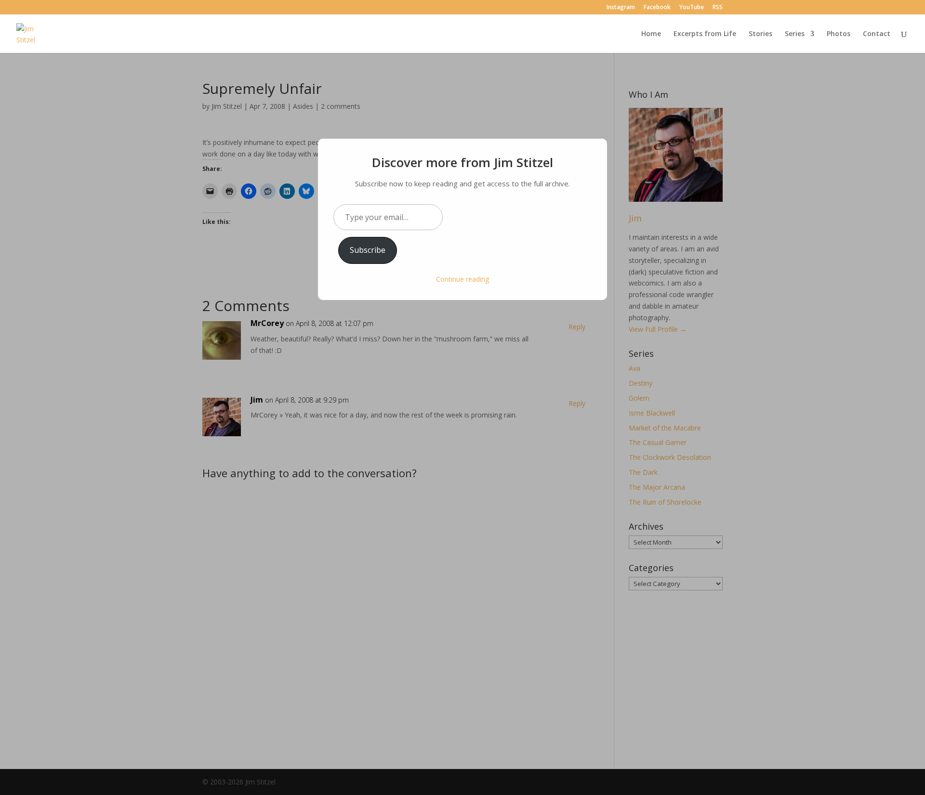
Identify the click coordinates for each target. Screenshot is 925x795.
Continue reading (462, 279)
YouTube (691, 7)
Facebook (657, 7)
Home (651, 34)
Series (795, 34)
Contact (876, 34)
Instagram (621, 7)
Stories (760, 34)
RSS (718, 7)
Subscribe (367, 250)
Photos (838, 34)
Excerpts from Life (705, 34)
